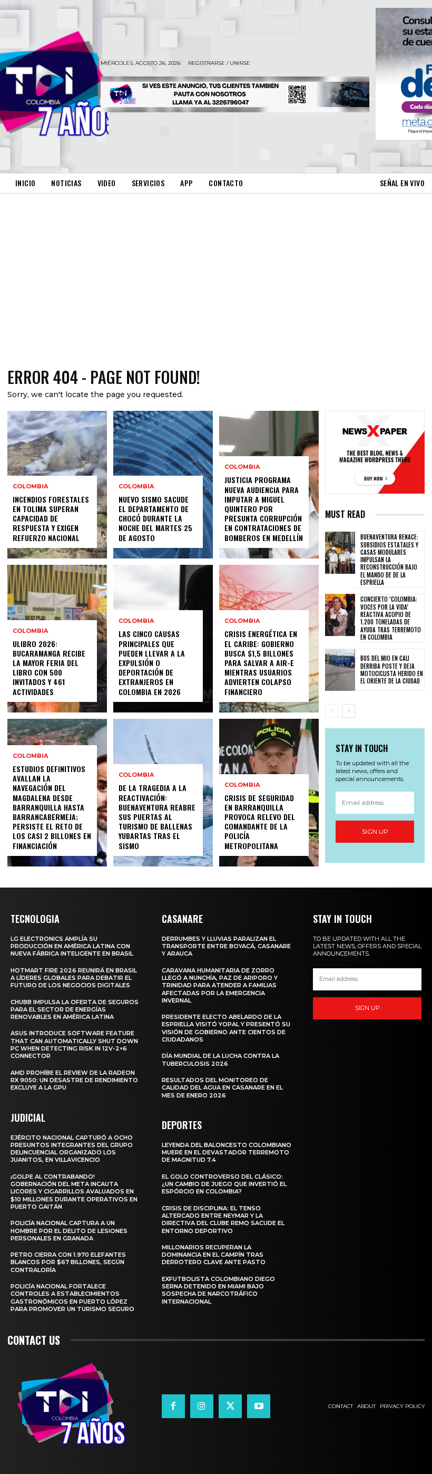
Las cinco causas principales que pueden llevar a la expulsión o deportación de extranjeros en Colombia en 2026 (152, 662)
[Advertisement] (216, 272)
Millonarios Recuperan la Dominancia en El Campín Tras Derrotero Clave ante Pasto (214, 1255)
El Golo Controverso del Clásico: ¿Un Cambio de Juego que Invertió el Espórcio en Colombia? (224, 1184)
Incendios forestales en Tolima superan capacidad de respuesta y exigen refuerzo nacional (51, 518)
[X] (230, 1406)
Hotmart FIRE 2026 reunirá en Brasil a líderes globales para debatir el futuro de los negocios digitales (74, 978)
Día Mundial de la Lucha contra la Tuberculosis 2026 (220, 1059)
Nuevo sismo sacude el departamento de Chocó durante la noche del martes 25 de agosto (155, 518)
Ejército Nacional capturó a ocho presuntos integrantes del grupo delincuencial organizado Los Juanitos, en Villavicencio (72, 1149)
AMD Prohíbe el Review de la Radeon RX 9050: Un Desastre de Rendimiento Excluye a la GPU (74, 1080)
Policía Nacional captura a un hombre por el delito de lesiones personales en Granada (69, 1230)
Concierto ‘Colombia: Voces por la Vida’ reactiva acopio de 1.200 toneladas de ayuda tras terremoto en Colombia (390, 618)
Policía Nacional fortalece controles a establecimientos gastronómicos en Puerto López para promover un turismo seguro (72, 1298)
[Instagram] (201, 1406)
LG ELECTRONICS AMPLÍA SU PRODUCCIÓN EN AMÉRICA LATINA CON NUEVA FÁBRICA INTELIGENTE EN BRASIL (72, 946)
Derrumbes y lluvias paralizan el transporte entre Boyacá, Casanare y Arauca (226, 946)
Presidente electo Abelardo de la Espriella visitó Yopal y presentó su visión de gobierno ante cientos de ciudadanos (226, 1028)
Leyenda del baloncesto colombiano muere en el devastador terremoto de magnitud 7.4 (226, 1152)
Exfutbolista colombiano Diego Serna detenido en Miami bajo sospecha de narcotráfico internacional (218, 1290)
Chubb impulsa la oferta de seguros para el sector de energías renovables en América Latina (75, 1009)
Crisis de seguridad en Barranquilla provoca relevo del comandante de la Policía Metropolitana (259, 821)
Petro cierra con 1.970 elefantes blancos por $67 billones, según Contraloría (68, 1262)
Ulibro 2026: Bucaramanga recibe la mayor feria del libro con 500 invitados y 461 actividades (49, 667)
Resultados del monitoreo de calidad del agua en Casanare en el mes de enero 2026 (222, 1087)
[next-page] (348, 711)
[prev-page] (331, 711)
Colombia (30, 486)
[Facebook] (173, 1406)
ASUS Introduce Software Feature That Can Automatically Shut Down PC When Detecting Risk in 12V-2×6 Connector (74, 1044)
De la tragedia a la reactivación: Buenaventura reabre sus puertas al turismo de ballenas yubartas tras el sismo (157, 816)
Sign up (375, 831)
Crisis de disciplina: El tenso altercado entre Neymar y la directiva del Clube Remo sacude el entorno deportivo (223, 1220)
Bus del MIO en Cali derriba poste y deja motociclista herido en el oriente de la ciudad (391, 669)
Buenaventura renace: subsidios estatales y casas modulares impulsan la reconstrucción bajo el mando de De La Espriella (389, 559)
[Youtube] (258, 1406)
